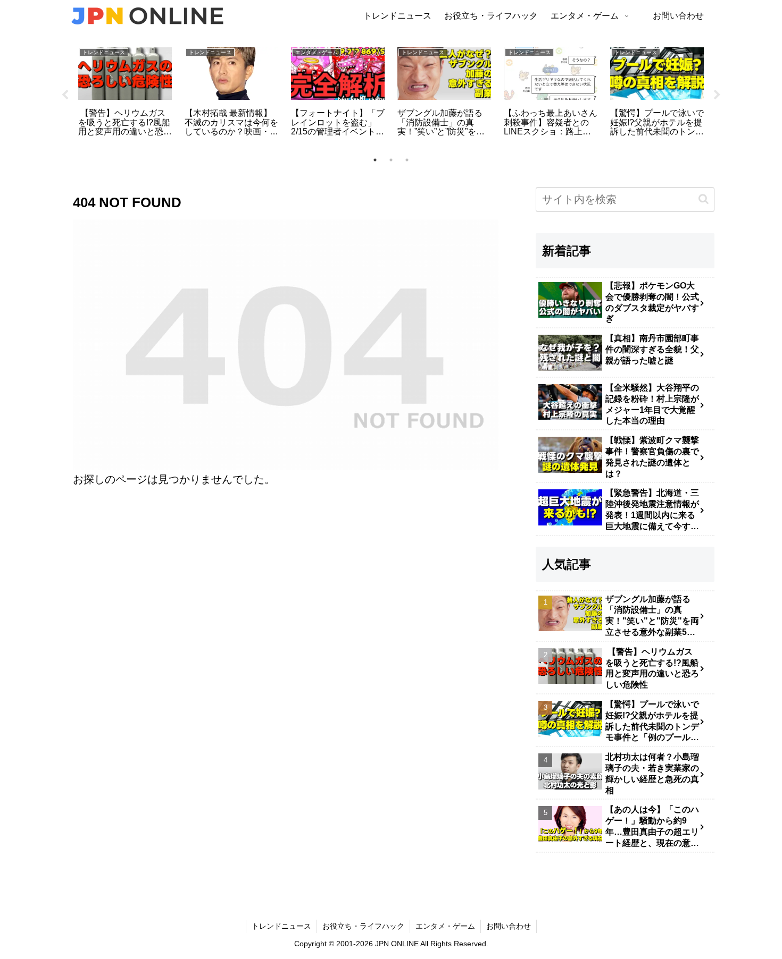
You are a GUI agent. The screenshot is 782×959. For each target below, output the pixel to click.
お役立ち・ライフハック (363, 926)
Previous (65, 95)
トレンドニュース (281, 926)
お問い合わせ (508, 926)
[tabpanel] (125, 93)
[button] (703, 199)
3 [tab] (407, 160)
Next (717, 95)
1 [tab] (375, 160)
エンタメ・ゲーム (445, 926)
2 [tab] (391, 160)
